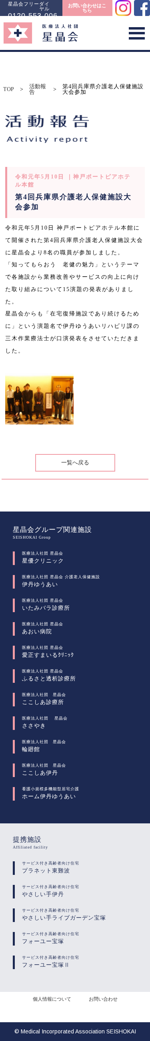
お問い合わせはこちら (87, 8)
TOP (8, 89)
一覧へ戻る (75, 463)
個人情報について (52, 999)
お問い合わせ (103, 999)
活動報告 (37, 89)
